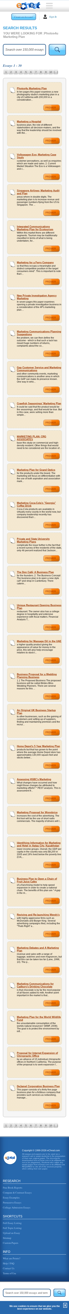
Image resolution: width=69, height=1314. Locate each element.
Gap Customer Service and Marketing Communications (39, 369)
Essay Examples (11, 1197)
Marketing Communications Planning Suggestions (39, 333)
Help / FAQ (8, 1263)
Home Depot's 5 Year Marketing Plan (38, 746)
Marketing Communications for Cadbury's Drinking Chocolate (35, 985)
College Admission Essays (16, 1207)
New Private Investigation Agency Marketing (37, 297)
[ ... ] (56, 72)
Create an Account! (23, 17)
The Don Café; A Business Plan (35, 572)
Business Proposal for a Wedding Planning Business (37, 676)
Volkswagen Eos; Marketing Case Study (36, 156)
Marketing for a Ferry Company (35, 262)
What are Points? (11, 1258)
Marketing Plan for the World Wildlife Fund (39, 1018)
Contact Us (8, 1268)
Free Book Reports (12, 1187)
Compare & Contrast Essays (17, 1192)
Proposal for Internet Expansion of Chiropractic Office (37, 1054)
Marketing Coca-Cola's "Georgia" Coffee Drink (36, 504)
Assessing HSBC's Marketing (34, 779)
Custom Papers (10, 1243)
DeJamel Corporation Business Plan (38, 1086)
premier (50, 107)
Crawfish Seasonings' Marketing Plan (39, 403)
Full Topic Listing (12, 1228)
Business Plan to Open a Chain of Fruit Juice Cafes (37, 880)
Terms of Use (9, 1273)
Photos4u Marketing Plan (32, 88)
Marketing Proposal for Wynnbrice (37, 812)
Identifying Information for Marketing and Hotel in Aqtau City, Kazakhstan (39, 844)
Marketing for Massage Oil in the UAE (39, 641)
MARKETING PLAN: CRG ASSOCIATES (31, 438)
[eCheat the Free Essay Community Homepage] (28, 6)
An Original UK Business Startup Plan (36, 712)
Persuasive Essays (12, 1202)
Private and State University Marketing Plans (33, 540)
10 (50, 72)
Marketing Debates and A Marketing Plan (38, 949)
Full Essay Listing (12, 1223)
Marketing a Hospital (29, 121)
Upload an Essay (11, 1233)
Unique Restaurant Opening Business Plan (39, 607)
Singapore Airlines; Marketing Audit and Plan (38, 192)
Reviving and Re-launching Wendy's (38, 914)
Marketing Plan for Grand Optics (36, 469)
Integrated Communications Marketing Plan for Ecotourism (35, 228)
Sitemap (7, 1238)
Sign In (53, 16)
